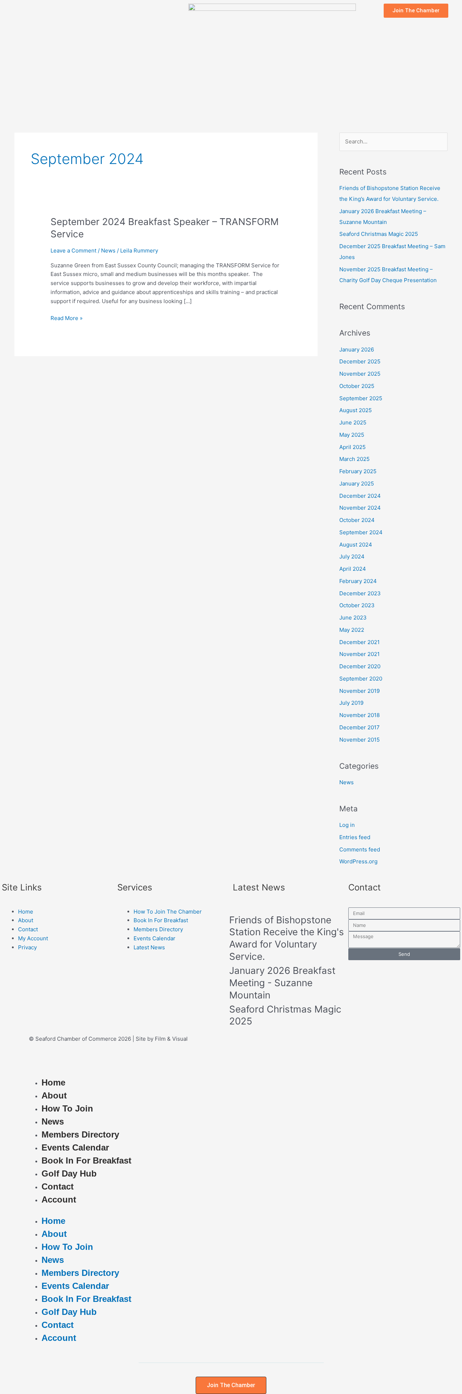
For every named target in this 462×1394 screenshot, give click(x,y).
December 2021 (359, 642)
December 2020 (359, 666)
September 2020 (360, 678)
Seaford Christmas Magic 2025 (378, 233)
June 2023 (353, 617)
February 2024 (358, 581)
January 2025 (356, 483)
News (108, 250)
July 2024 (352, 556)
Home (53, 1082)
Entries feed (354, 837)
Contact (58, 1186)
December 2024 (360, 495)
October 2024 (357, 520)
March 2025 (354, 459)
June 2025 (352, 422)
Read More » (67, 317)
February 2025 (357, 471)
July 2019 (351, 702)
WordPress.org (358, 861)
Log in (347, 824)
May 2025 (351, 434)
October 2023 (357, 605)
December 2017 (359, 727)
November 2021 (359, 654)
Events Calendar (75, 1147)
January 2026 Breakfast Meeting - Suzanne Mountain (282, 983)
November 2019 (359, 690)
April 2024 (352, 568)
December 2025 (359, 361)
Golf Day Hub (69, 1173)
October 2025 (356, 386)
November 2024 (360, 507)
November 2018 (359, 715)
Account (59, 1199)
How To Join (67, 1108)
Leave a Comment (73, 250)
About (54, 1095)
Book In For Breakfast (86, 1160)
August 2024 (355, 544)
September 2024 (361, 532)
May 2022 (351, 629)
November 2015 (359, 739)
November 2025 (359, 373)
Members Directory (80, 1134)
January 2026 (356, 349)
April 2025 (352, 447)
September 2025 (360, 398)
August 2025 (355, 410)
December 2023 (360, 593)
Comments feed (359, 849)
